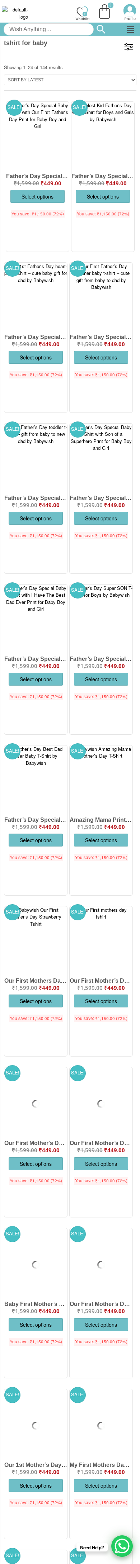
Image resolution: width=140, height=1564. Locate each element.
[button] (130, 29)
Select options (37, 196)
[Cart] (104, 11)
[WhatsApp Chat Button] (122, 1546)
